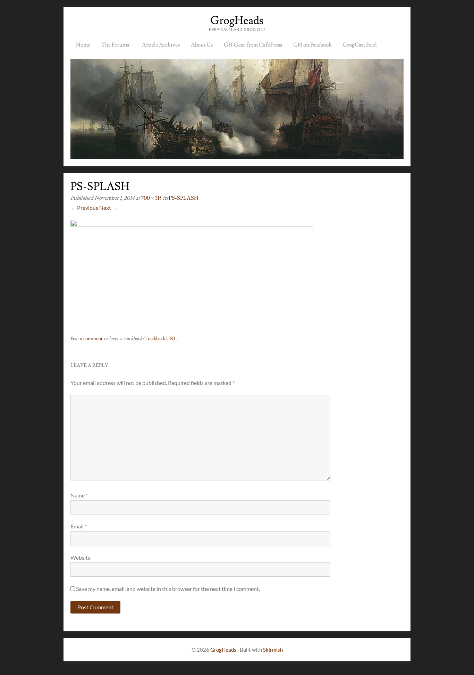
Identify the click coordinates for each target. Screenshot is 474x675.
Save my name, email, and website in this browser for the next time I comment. (168, 588)
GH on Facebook (312, 44)
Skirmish (273, 650)
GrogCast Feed (359, 44)
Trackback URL (160, 339)
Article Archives (161, 44)
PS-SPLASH (183, 198)
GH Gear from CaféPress (253, 44)
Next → (108, 207)
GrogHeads (237, 20)
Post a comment (86, 339)
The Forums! (116, 44)
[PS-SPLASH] (191, 224)
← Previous (84, 207)
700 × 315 (151, 198)
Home (83, 44)
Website (80, 557)
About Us (202, 44)
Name (79, 495)
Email (78, 526)
